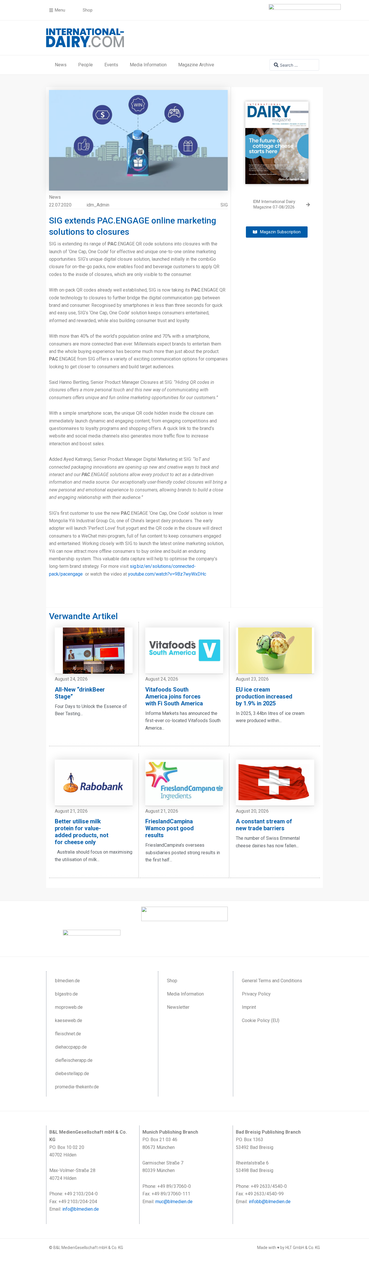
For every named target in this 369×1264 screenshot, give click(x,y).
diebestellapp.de (72, 1073)
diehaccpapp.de (71, 1047)
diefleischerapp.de (74, 1060)
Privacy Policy (256, 994)
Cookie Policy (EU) (260, 1020)
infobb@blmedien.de (270, 1201)
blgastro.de (66, 994)
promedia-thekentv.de (77, 1087)
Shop (172, 980)
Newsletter (178, 1007)
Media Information (148, 64)
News (61, 64)
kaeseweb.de (68, 1020)
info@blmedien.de (80, 1209)
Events (111, 64)
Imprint (249, 1007)
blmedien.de (67, 980)
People (85, 64)
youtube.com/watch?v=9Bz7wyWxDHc (167, 574)
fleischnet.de (68, 1033)
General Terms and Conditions (272, 980)
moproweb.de (69, 1007)
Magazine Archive (196, 64)
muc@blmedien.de (174, 1201)
